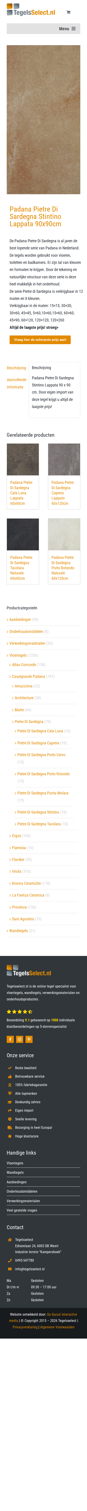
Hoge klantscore (27, 1136)
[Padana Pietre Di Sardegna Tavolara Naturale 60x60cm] (23, 534)
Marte (19, 709)
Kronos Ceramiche (26, 883)
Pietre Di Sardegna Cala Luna (40, 731)
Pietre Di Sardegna (29, 721)
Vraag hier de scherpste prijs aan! (40, 339)
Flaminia (19, 847)
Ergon (16, 835)
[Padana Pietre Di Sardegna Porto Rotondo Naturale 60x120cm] (64, 534)
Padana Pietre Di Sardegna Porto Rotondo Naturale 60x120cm (63, 568)
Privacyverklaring (25, 1327)
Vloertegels (18, 655)
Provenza (19, 907)
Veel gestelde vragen (22, 1210)
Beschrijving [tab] (16, 368)
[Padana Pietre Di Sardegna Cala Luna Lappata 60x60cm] (23, 459)
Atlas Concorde (24, 664)
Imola (16, 871)
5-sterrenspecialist (53, 1026)
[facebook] (10, 1039)
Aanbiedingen (20, 619)
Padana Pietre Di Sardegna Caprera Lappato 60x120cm (63, 493)
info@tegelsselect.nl (30, 1269)
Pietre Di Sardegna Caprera (38, 743)
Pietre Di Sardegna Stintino (38, 812)
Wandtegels (18, 930)
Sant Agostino (23, 919)
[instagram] (19, 1039)
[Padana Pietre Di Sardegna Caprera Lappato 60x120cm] (64, 459)
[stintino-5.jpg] (43, 119)
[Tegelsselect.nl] (31, 5)
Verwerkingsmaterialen (27, 643)
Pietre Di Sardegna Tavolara (39, 824)
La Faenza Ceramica (28, 895)
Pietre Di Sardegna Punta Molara (42, 793)
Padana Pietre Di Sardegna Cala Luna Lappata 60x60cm (21, 493)
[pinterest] (29, 1039)
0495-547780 (24, 1260)
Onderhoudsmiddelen (26, 631)
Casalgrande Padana (28, 676)
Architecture (24, 697)
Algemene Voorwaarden (57, 1327)
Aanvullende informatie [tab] (16, 383)
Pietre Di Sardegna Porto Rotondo (43, 774)
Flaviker (18, 859)
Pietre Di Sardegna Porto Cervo (41, 754)
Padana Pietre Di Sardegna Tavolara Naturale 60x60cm (21, 568)
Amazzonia (24, 686)
